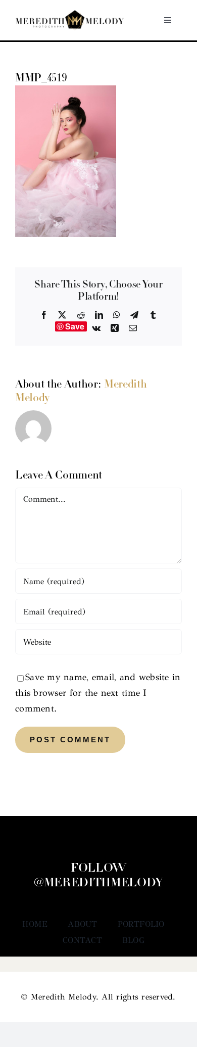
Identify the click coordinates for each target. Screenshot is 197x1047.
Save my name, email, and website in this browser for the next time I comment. (97, 693)
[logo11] (69, 14)
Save (75, 326)
